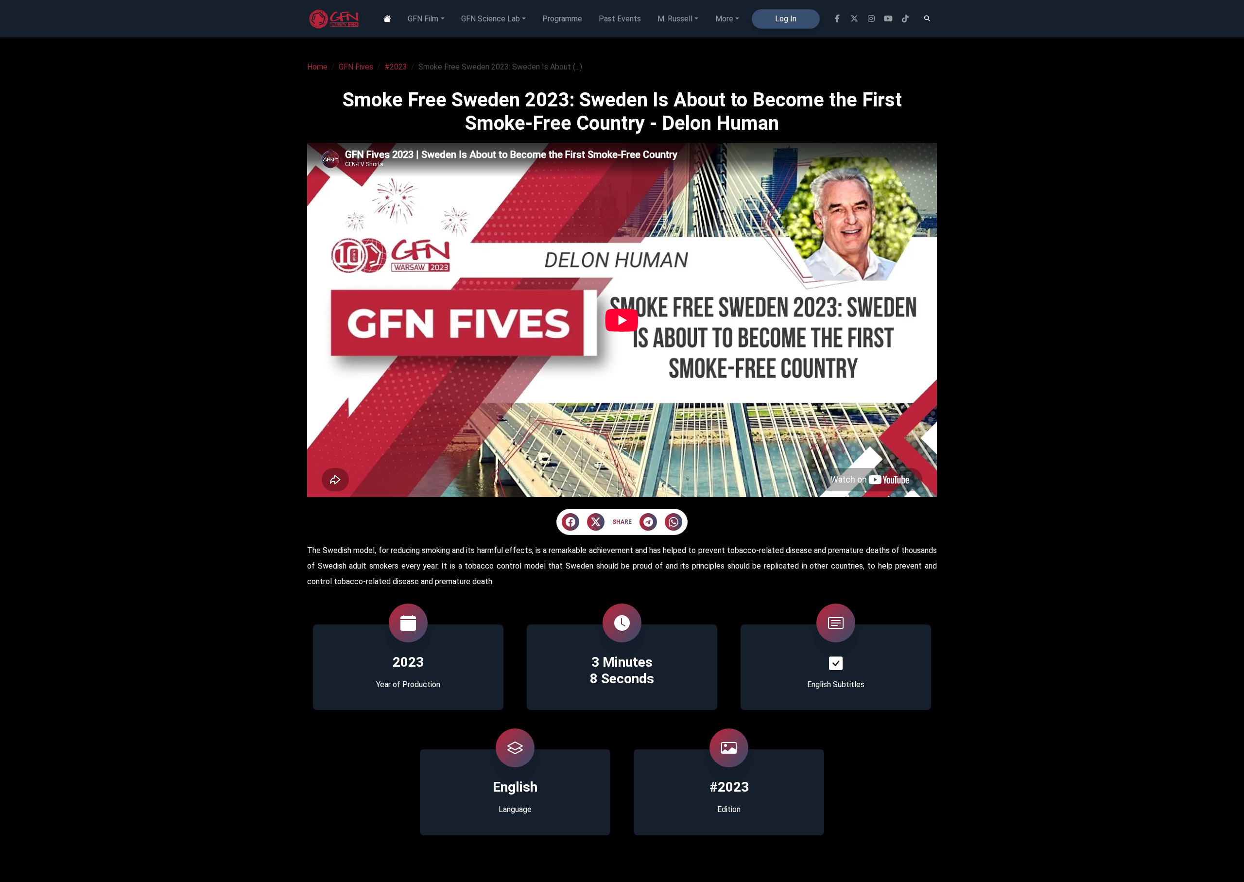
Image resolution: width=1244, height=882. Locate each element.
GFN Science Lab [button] (490, 18)
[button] (570, 522)
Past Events (620, 18)
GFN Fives (356, 66)
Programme (562, 18)
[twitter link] (854, 19)
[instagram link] (871, 19)
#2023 (395, 66)
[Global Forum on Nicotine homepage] (335, 19)
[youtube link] (888, 19)
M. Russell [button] (674, 18)
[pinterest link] (905, 19)
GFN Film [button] (423, 18)
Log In (785, 18)
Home (317, 66)
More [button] (724, 18)
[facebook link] (837, 19)
